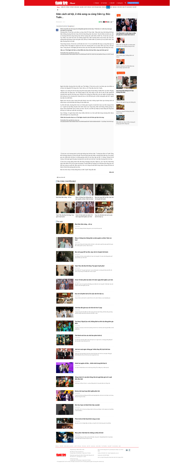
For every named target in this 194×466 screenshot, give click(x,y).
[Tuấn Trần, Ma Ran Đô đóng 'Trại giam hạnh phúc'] (65, 207)
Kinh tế (124, 7)
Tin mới (60, 222)
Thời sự (67, 7)
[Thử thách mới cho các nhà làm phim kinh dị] (64, 339)
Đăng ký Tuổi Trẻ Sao (133, 2)
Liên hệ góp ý (118, 457)
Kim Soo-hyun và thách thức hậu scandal (87, 405)
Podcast (97, 3)
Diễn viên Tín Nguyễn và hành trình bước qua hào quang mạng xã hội (125, 45)
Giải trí (108, 7)
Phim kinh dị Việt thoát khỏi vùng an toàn (87, 419)
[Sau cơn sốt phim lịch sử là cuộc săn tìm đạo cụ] (104, 207)
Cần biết (112, 3)
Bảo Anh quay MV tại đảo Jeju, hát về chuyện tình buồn (104, 198)
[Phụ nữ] (72, 3)
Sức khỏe (119, 7)
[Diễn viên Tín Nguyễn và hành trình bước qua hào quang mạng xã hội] (120, 40)
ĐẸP (120, 446)
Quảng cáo (120, 3)
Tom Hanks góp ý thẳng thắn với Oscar (125, 56)
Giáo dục (115, 7)
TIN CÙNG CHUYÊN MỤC (66, 181)
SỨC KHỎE (98, 446)
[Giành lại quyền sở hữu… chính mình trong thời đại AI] (64, 367)
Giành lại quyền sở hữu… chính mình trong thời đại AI (91, 363)
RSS (122, 457)
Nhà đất (134, 7)
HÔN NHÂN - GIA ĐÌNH (68, 446)
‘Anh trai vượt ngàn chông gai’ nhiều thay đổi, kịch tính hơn (92, 349)
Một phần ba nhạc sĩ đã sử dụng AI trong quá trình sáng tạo (125, 122)
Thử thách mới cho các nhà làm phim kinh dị (88, 335)
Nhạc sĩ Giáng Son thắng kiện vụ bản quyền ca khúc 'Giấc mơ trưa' (84, 198)
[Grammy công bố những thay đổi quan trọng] (120, 107)
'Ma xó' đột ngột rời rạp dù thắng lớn (126, 102)
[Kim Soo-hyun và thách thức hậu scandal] (64, 409)
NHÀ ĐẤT (109, 446)
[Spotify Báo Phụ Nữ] (101, 22)
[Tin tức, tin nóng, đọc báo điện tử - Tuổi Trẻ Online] (61, 3)
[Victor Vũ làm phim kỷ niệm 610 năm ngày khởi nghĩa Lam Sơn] (85, 207)
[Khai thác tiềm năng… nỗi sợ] (65, 189)
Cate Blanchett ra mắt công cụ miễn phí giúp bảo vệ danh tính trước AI (126, 33)
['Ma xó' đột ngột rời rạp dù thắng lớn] (120, 97)
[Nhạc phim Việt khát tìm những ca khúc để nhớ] (64, 437)
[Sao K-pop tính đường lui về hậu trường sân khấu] (126, 82)
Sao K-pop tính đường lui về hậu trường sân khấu (125, 91)
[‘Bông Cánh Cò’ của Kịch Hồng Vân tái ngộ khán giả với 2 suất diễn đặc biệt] (64, 381)
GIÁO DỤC (93, 446)
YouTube (104, 3)
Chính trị (63, 7)
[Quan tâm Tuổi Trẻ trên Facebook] (129, 450)
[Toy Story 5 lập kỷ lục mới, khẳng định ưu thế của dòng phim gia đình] (64, 326)
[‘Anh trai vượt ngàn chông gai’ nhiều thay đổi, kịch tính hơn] (64, 353)
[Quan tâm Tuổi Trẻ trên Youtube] (127, 450)
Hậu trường (120, 73)
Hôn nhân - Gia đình (79, 7)
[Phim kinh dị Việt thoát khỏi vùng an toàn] (64, 423)
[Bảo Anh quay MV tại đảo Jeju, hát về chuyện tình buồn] (104, 189)
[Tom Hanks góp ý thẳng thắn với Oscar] (120, 51)
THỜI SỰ (57, 446)
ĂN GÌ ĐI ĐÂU (115, 446)
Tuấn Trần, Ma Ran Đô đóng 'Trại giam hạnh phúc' (65, 215)
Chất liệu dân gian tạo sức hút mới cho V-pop (88, 307)
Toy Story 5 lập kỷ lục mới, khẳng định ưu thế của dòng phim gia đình (94, 322)
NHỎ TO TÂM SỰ (77, 446)
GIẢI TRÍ (88, 446)
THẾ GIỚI (61, 446)
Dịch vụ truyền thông (102, 457)
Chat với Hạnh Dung (96, 7)
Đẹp (111, 7)
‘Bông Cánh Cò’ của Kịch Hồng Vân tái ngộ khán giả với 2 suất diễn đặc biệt (93, 378)
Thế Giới (72, 7)
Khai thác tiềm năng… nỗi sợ (63, 197)
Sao (118, 15)
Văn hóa (104, 7)
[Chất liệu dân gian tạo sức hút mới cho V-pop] (64, 312)
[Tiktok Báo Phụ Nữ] (104, 22)
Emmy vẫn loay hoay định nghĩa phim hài (87, 391)
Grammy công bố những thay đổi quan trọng (125, 112)
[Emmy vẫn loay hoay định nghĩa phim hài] (64, 395)
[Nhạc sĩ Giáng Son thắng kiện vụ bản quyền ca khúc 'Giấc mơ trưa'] (85, 189)
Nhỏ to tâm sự (87, 7)
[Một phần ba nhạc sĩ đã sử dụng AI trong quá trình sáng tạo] (120, 117)
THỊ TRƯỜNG (104, 446)
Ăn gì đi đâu (129, 7)
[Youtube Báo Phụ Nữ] (107, 22)
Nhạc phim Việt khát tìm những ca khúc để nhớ (89, 433)
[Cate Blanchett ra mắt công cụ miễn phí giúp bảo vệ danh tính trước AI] (126, 24)
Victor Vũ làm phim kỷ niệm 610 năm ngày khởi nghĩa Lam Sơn (84, 215)
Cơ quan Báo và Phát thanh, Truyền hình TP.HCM (80, 460)
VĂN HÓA (84, 446)
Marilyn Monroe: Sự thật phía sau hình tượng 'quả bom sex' (125, 66)
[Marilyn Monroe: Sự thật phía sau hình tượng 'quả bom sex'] (120, 61)
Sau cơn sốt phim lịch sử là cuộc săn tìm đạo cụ (103, 215)
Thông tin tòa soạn (74, 458)
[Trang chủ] (58, 7)
